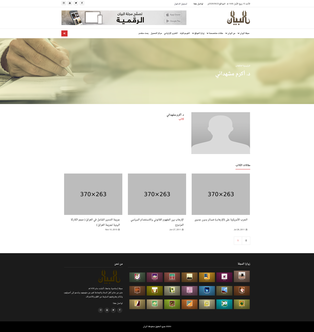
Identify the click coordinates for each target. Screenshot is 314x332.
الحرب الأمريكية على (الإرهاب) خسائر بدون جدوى (220, 220)
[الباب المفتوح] (172, 291)
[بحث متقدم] (64, 33)
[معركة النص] (155, 304)
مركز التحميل (156, 33)
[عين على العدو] (224, 304)
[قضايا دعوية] (190, 277)
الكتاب (238, 66)
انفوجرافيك (185, 33)
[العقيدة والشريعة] (172, 277)
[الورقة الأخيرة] (242, 291)
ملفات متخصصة (216, 33)
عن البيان (231, 33)
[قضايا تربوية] (207, 277)
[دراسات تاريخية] (137, 291)
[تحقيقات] (207, 304)
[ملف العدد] (224, 277)
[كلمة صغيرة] (155, 277)
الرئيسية (246, 66)
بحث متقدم (143, 33)
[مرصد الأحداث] (224, 291)
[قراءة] (155, 291)
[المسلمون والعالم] (242, 276)
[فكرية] (242, 304)
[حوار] (172, 304)
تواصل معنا (198, 4)
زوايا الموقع (199, 33)
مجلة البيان (244, 33)
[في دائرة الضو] (207, 291)
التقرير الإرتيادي (171, 33)
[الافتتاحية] (137, 277)
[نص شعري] (190, 291)
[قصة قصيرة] (190, 304)
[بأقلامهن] (137, 304)
